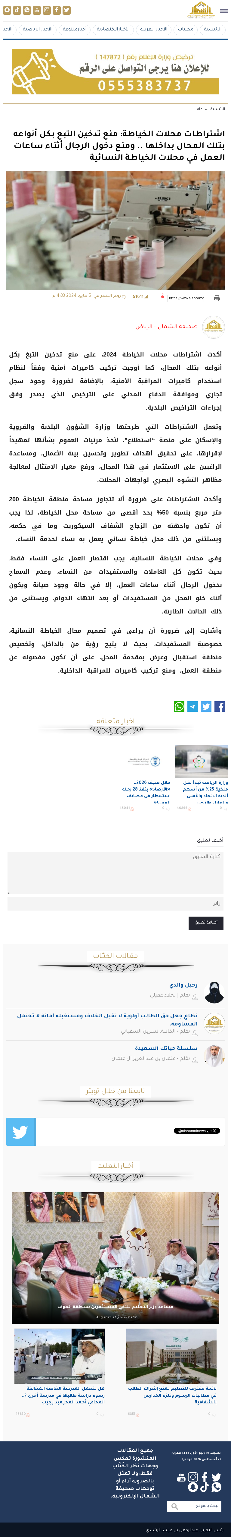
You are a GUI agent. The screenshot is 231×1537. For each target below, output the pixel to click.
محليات (185, 29)
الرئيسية (212, 29)
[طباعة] (216, 298)
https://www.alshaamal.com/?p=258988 (186, 298)
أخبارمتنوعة (74, 29)
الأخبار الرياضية (37, 29)
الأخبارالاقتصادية (113, 29)
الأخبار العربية (153, 29)
